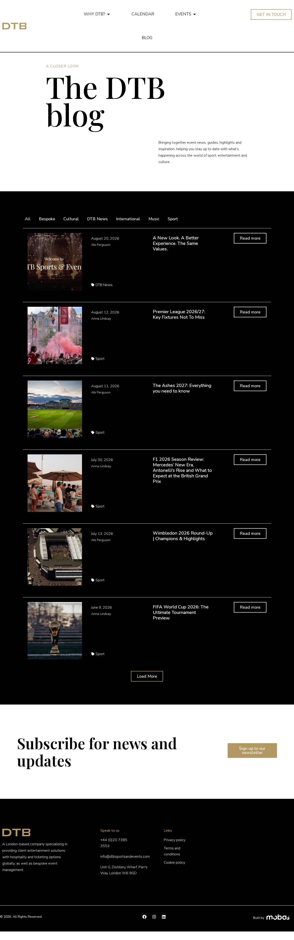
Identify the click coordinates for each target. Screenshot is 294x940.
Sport (173, 219)
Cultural (71, 219)
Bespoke (47, 219)
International (128, 219)
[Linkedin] (164, 917)
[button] (147, 676)
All (28, 219)
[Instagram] (154, 917)
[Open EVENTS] (194, 14)
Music (153, 219)
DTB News (97, 219)
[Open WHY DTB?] (108, 14)
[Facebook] (144, 917)
